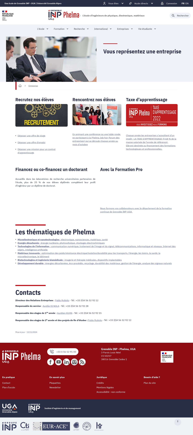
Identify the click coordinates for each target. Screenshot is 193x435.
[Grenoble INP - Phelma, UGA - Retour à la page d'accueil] (63, 15)
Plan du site (150, 382)
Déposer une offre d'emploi (31, 142)
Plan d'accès (8, 387)
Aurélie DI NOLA (51, 306)
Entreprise (33, 86)
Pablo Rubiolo (62, 300)
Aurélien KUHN (64, 313)
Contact (6, 382)
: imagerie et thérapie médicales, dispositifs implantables (70, 259)
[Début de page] (178, 422)
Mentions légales (105, 387)
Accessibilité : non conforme (110, 391)
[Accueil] (20, 85)
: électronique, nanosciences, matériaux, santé (63, 239)
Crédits (100, 382)
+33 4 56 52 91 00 (66, 351)
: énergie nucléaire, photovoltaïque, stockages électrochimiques (61, 243)
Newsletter (55, 387)
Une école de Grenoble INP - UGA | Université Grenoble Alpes (33, 3)
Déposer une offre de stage (31, 135)
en (187, 3)
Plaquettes (55, 382)
